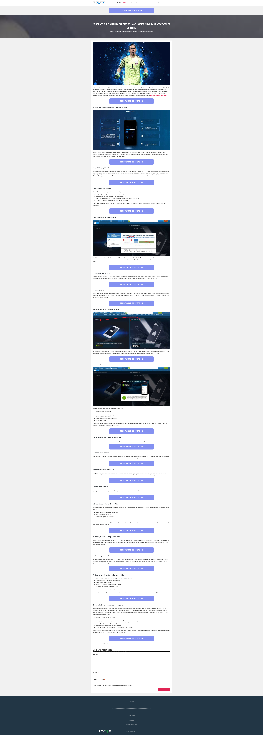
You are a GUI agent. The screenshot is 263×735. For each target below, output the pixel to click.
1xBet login (145, 2)
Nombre (95, 673)
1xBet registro (138, 2)
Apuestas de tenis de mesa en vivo (158, 95)
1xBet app (125, 2)
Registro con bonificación (131, 10)
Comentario (96, 655)
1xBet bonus (131, 2)
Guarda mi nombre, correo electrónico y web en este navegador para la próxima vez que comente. (113, 685)
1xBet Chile (119, 2)
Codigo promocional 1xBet (154, 2)
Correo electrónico (99, 679)
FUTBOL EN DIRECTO (130, 731)
